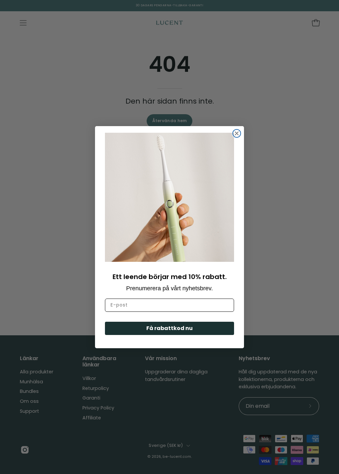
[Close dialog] (237, 133)
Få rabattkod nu (169, 328)
